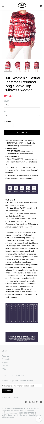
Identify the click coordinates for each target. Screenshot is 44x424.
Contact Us (6, 359)
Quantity (7, 121)
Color (6, 101)
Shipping (5, 362)
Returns (5, 365)
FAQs (4, 369)
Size (5, 111)
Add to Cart (22, 132)
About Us (5, 356)
